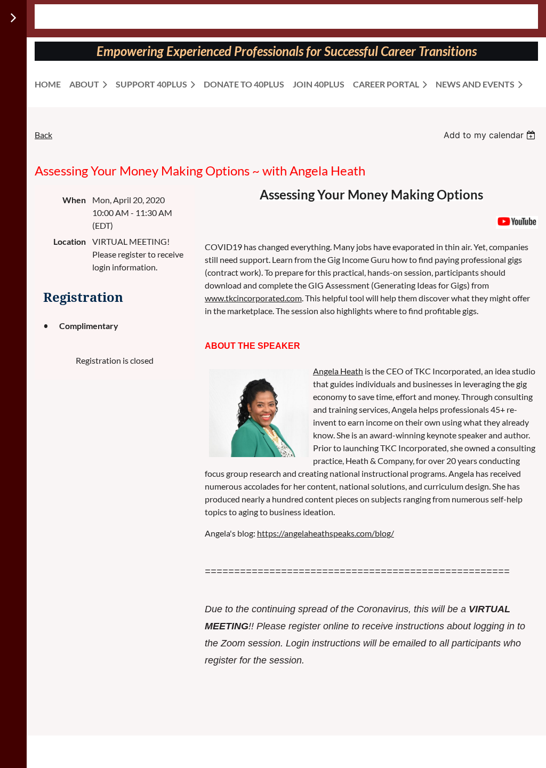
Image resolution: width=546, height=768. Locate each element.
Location (69, 241)
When (74, 200)
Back (43, 135)
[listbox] (491, 135)
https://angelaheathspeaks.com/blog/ (325, 533)
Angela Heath (338, 371)
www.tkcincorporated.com (253, 298)
